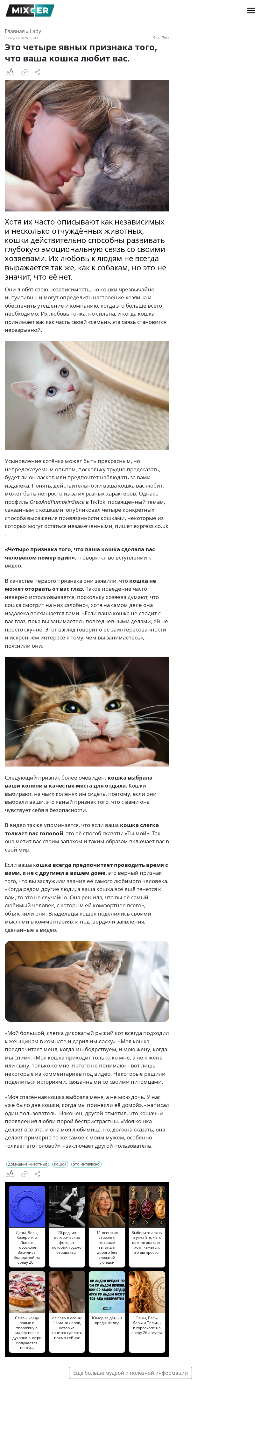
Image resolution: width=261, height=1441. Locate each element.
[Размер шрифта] (10, 72)
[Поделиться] (38, 72)
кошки (60, 1164)
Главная (15, 31)
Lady (35, 31)
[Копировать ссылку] (24, 72)
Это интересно (86, 1164)
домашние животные (27, 1164)
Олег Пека (161, 37)
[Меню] (251, 10)
